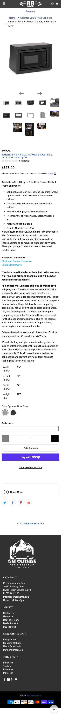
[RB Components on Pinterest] (12, 680)
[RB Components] (30, 4)
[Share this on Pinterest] (21, 502)
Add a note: (8, 423)
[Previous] (21, 93)
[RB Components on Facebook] (4, 680)
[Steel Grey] (13, 412)
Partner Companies (13, 649)
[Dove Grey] (5, 412)
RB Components (34, 695)
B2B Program (10, 626)
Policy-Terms (9, 639)
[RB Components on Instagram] (8, 680)
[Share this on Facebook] (13, 502)
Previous (30, 11)
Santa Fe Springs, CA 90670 (17, 590)
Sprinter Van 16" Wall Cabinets (36, 18)
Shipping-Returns (12, 643)
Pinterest (8, 672)
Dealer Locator (10, 623)
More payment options (30, 467)
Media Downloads (12, 646)
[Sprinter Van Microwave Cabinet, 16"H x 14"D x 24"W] (30, 59)
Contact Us (8, 613)
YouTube (7, 666)
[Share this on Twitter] (5, 502)
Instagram (8, 662)
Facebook (8, 669)
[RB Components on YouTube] (15, 680)
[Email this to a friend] (29, 502)
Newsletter (8, 616)
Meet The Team (11, 619)
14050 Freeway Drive (13, 586)
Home (12, 18)
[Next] (39, 93)
